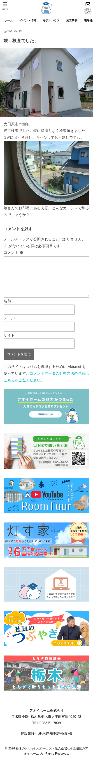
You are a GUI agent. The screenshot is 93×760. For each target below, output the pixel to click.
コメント (13, 252)
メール (9, 318)
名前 (7, 301)
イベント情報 (27, 20)
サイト (9, 335)
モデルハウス (51, 20)
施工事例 (71, 20)
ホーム (9, 20)
